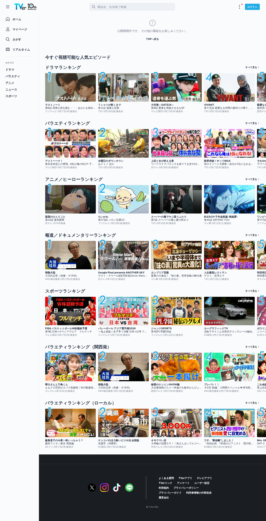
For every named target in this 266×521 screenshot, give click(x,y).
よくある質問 (166, 478)
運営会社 (164, 497)
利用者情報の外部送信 (198, 492)
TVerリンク (165, 482)
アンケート (183, 482)
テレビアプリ (204, 478)
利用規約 (164, 487)
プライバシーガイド (170, 492)
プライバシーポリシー (186, 487)
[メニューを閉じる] (8, 7)
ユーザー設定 (202, 482)
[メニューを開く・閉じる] (239, 7)
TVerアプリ (185, 478)
